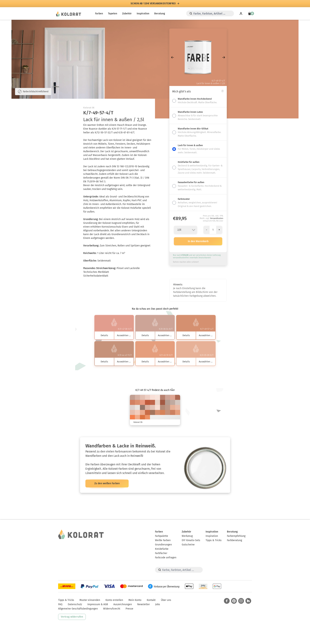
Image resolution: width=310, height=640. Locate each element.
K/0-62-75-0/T (132, 417)
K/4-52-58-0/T (137, 402)
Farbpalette (161, 536)
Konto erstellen (114, 600)
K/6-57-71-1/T (162, 412)
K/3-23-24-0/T (152, 407)
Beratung (159, 13)
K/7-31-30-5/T (137, 397)
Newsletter (143, 604)
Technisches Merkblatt (96, 272)
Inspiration (143, 13)
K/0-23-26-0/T (137, 412)
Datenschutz (75, 604)
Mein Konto (134, 600)
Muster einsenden (89, 600)
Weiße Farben (163, 540)
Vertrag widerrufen (72, 616)
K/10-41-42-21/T (162, 407)
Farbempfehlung (236, 536)
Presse (129, 608)
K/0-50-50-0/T (142, 402)
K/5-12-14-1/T (132, 407)
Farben (99, 13)
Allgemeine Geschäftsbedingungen (78, 608)
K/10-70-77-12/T (152, 402)
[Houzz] (248, 601)
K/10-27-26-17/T (172, 402)
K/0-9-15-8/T (157, 402)
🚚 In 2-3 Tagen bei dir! (153, 3)
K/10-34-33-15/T (132, 397)
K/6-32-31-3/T (147, 407)
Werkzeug (187, 536)
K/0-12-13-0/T (157, 397)
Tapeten (112, 13)
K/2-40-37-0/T (172, 397)
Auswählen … (124, 335)
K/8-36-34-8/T (167, 397)
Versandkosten (216, 218)
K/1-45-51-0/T (177, 412)
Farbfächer (161, 553)
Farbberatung (234, 540)
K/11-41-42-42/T (142, 407)
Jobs (157, 604)
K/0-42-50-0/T (137, 417)
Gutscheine (188, 544)
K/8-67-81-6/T (147, 412)
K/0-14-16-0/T (157, 407)
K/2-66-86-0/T (142, 417)
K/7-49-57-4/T (157, 412)
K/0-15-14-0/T (152, 397)
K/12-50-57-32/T (152, 412)
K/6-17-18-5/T (177, 402)
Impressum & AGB (97, 604)
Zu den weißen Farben (107, 483)
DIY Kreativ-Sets (191, 540)
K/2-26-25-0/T (142, 397)
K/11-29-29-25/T (167, 402)
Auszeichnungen (122, 604)
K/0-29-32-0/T (177, 407)
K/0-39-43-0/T (142, 412)
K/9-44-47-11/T (167, 412)
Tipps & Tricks (214, 540)
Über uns (166, 600)
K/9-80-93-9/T (147, 402)
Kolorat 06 (88, 107)
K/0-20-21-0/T (147, 397)
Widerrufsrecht (111, 608)
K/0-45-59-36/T (162, 402)
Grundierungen (163, 544)
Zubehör (127, 13)
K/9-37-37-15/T (167, 407)
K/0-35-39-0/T (172, 407)
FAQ (60, 604)
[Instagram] (241, 601)
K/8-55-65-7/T (172, 412)
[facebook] (227, 601)
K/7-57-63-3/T (132, 402)
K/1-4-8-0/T (137, 407)
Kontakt (151, 600)
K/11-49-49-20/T (162, 397)
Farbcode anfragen (165, 557)
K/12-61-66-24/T (177, 397)
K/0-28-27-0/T (132, 412)
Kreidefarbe (161, 548)
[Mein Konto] (241, 13)
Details (104, 335)
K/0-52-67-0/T (147, 417)
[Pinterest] (234, 601)
